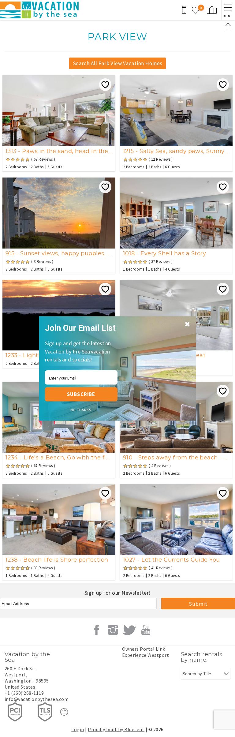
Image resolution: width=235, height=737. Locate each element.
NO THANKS (80, 410)
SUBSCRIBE (81, 394)
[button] (83, 328)
